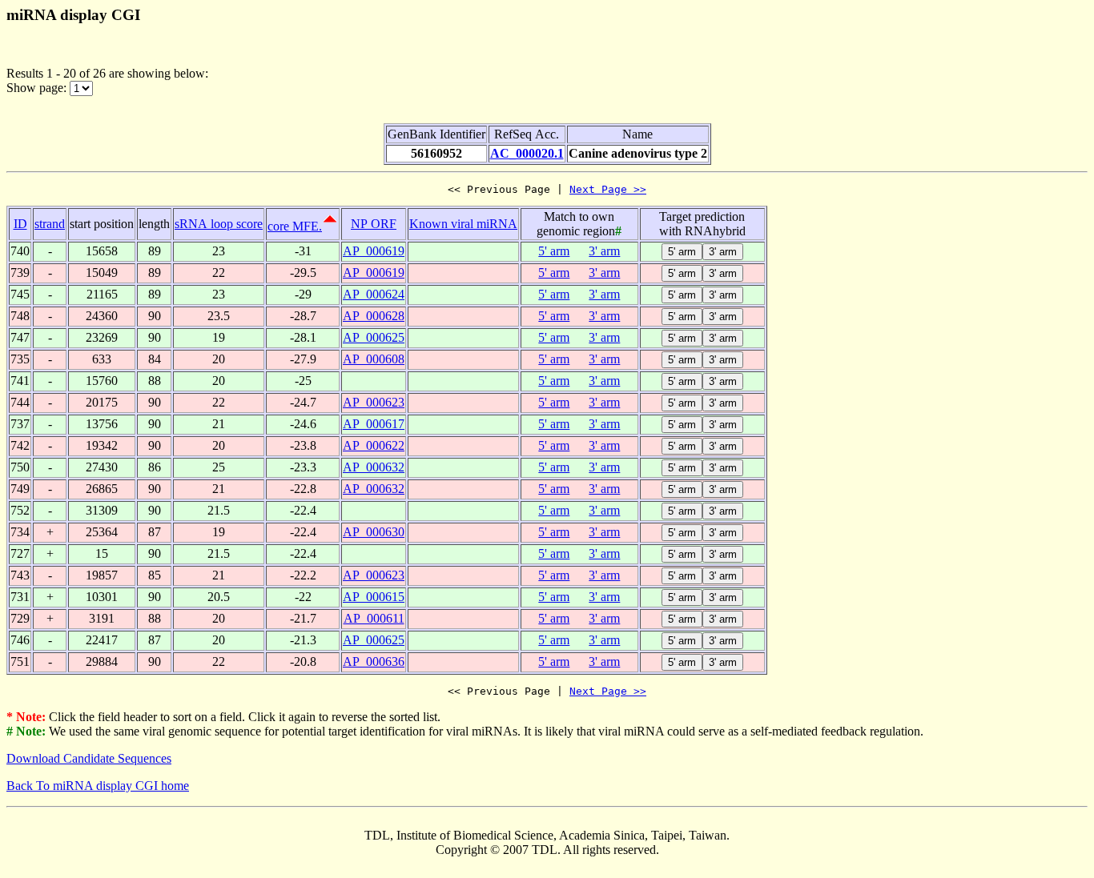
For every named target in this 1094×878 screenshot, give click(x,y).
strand (49, 224)
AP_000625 (373, 337)
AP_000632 (373, 467)
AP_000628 (373, 316)
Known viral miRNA (463, 224)
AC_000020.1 (527, 153)
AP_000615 (373, 596)
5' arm (553, 251)
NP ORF (373, 224)
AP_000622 (373, 445)
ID (20, 224)
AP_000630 (373, 532)
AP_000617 (373, 424)
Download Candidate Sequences (88, 758)
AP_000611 (374, 618)
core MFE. (294, 226)
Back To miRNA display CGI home (97, 785)
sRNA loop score (219, 224)
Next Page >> (607, 189)
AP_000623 (373, 402)
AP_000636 (373, 661)
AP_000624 (373, 294)
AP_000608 (373, 359)
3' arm (604, 251)
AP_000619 (373, 251)
